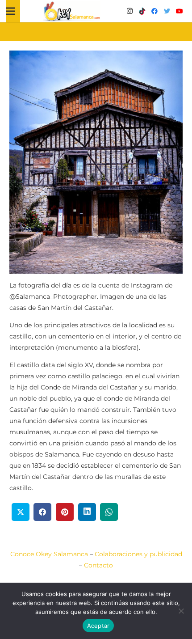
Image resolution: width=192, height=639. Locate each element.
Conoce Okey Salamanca (49, 554)
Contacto (98, 565)
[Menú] (10, 11)
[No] (180, 610)
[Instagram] (129, 11)
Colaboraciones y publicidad (138, 554)
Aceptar (98, 625)
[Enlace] (72, 11)
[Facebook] (154, 11)
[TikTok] (142, 11)
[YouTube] (179, 11)
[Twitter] (167, 11)
